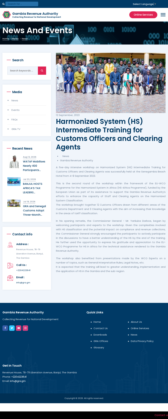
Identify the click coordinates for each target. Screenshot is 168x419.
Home (5, 38)
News (14, 100)
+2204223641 (23, 270)
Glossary (99, 347)
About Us (136, 322)
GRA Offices (101, 341)
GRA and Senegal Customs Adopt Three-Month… (34, 210)
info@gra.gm (23, 282)
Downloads (100, 334)
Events (15, 110)
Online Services (143, 14)
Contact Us (101, 328)
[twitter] (12, 328)
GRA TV (15, 129)
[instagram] (25, 328)
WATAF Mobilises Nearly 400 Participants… (34, 166)
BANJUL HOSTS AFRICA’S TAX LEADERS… (32, 188)
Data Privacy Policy (142, 341)
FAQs (14, 119)
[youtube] (18, 328)
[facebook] (5, 328)
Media (15, 38)
